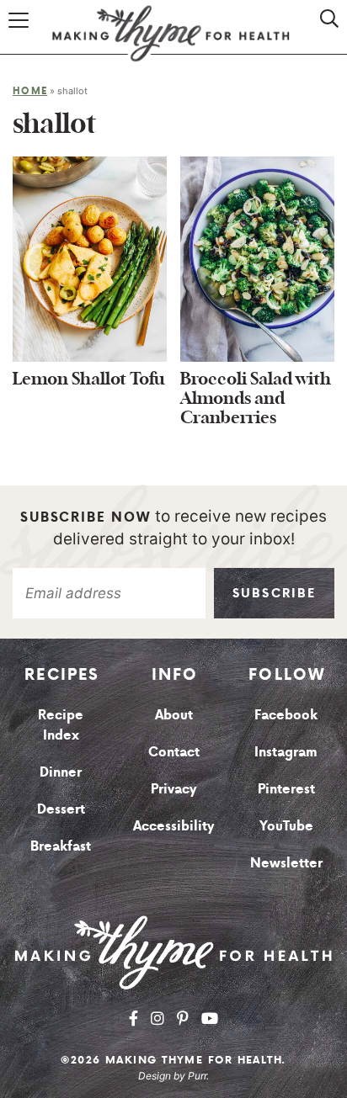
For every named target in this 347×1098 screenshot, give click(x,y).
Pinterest (286, 788)
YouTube (286, 825)
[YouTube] (209, 1018)
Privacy (174, 788)
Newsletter (286, 862)
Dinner (61, 771)
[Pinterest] (183, 1018)
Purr (197, 1075)
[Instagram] (157, 1018)
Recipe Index (60, 724)
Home (30, 91)
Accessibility (174, 825)
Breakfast (60, 845)
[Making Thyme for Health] (173, 952)
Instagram (286, 751)
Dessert (61, 808)
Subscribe (274, 593)
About (174, 714)
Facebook (286, 714)
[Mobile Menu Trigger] (21, 35)
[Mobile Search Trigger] (319, 35)
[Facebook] (133, 1018)
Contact (174, 751)
